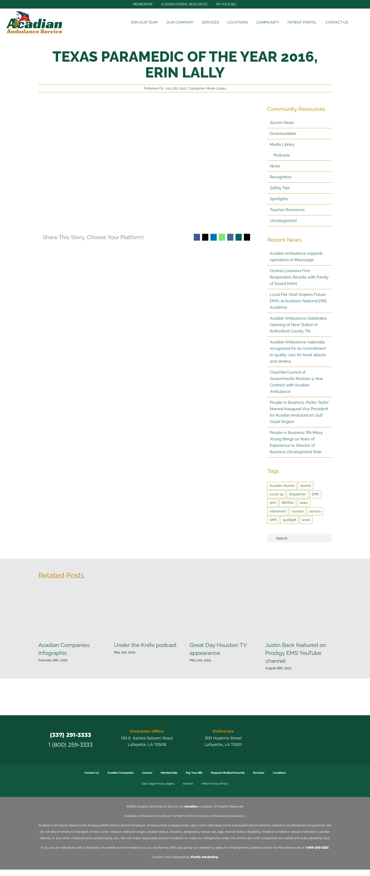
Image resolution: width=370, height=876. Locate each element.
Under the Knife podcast (147, 612)
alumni (305, 486)
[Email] (247, 237)
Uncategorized (283, 220)
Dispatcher (297, 494)
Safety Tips (280, 188)
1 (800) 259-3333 (70, 744)
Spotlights (279, 199)
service (315, 511)
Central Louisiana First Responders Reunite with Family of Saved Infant (299, 277)
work (306, 520)
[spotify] (322, 739)
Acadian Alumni (282, 486)
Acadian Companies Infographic (71, 612)
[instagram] (291, 739)
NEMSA (288, 503)
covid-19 (276, 494)
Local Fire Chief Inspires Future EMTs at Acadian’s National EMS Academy (298, 301)
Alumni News (282, 122)
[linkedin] (307, 739)
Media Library (216, 88)
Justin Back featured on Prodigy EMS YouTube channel (298, 612)
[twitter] (284, 739)
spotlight (289, 520)
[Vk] (230, 237)
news (304, 503)
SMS (273, 520)
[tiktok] (299, 739)
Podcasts (281, 155)
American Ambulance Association (219, 816)
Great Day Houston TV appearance (222, 612)
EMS (315, 494)
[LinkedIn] (213, 237)
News (275, 166)
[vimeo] (314, 739)
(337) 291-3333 (70, 734)
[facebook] (276, 739)
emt (273, 503)
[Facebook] (197, 237)
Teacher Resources (287, 209)
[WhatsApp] (222, 237)
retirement (278, 511)
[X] (205, 237)
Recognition (281, 177)
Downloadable (283, 133)
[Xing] (238, 237)
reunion (298, 511)
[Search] (358, 22)
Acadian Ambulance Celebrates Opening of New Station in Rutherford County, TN (298, 324)
